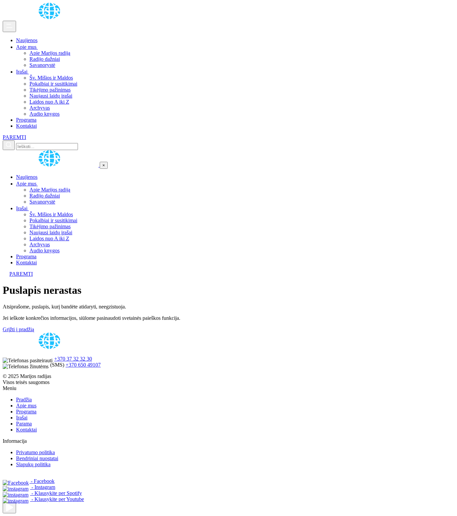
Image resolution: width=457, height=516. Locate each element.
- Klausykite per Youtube (57, 499)
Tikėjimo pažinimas (50, 90)
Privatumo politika (35, 452)
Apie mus (27, 47)
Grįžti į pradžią (18, 329)
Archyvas (39, 108)
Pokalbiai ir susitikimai (53, 84)
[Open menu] (9, 26)
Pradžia (24, 399)
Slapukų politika (33, 464)
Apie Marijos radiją (49, 53)
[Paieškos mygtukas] (9, 145)
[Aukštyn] (9, 507)
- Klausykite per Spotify (56, 493)
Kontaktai (26, 126)
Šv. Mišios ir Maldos (51, 78)
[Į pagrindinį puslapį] (51, 165)
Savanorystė (42, 65)
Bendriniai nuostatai (37, 458)
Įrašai (22, 72)
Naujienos (26, 40)
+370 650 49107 (83, 365)
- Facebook (42, 481)
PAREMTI (14, 137)
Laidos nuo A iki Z (49, 102)
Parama (24, 423)
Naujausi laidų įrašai (50, 96)
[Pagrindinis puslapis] (50, 17)
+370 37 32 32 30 (73, 359)
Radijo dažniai (44, 59)
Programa (26, 120)
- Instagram (42, 487)
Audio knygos (44, 114)
